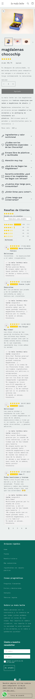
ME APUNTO (9, 668)
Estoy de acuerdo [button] (17, 695)
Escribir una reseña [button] (17, 219)
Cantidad (4, 80)
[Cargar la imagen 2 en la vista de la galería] (17, 42)
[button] (2, 3)
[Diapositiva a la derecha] (33, 42)
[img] (15, 246)
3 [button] (17, 528)
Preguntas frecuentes (12, 583)
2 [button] (13, 528)
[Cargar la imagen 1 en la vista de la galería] (9, 42)
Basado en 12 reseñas (13, 216)
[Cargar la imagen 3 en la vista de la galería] (26, 42)
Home (5, 549)
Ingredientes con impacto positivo (14, 569)
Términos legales (10, 597)
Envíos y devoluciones (12, 588)
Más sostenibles (10, 563)
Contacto (7, 593)
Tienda (6, 554)
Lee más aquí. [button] (9, 690)
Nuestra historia (10, 558)
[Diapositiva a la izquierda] (2, 42)
